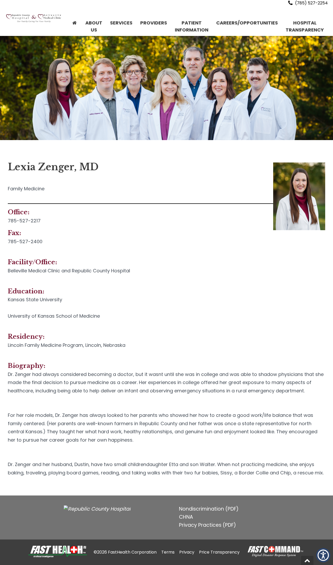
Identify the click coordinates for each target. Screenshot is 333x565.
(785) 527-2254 (311, 3)
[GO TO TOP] (307, 560)
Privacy (186, 552)
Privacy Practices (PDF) (207, 525)
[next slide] (321, 89)
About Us (93, 26)
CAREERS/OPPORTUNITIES (247, 23)
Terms (168, 552)
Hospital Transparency (305, 26)
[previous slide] (11, 89)
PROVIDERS (153, 23)
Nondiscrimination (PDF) (209, 508)
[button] (74, 26)
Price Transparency (219, 552)
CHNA (186, 516)
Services (121, 23)
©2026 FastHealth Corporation (125, 552)
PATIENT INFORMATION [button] (191, 26)
